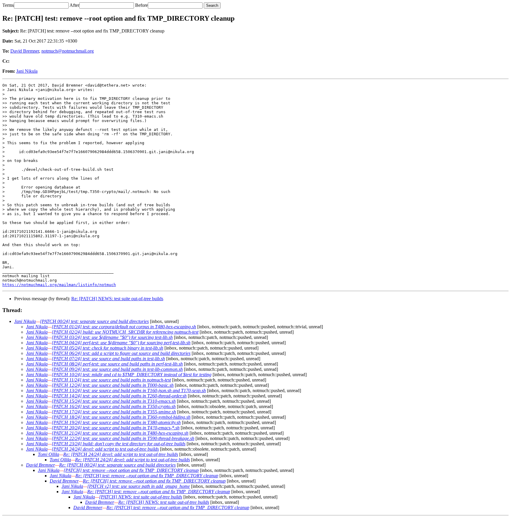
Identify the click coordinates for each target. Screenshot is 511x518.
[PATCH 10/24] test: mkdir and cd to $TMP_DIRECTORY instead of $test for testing (131, 374)
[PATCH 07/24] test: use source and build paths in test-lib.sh (108, 358)
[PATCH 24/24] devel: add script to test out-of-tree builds (105, 449)
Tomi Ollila (48, 454)
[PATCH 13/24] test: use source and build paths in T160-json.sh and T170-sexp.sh (129, 390)
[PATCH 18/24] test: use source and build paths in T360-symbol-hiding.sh (121, 417)
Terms (8, 5)
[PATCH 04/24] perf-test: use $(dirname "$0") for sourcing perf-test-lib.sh (121, 342)
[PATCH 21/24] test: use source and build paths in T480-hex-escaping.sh (120, 433)
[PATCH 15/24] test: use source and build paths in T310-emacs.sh (114, 401)
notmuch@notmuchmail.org (67, 50)
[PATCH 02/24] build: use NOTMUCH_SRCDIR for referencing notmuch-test (125, 331)
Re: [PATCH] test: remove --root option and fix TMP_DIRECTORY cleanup (146, 475)
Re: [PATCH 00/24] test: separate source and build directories (117, 464)
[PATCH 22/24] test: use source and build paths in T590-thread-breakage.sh (123, 438)
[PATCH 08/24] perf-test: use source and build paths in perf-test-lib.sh (117, 363)
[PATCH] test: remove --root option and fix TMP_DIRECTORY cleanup (131, 470)
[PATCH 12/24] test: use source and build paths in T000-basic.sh (113, 385)
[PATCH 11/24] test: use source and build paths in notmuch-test (111, 379)
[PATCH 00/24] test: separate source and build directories (94, 321)
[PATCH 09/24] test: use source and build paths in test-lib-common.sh (117, 369)
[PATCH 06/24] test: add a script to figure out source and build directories (121, 353)
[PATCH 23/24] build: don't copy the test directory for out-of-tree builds (118, 443)
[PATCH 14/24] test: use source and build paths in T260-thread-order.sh (119, 395)
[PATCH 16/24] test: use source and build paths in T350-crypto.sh (114, 406)
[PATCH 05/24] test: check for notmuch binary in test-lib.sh (107, 347)
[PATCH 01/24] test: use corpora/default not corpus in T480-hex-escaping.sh (124, 326)
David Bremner (24, 50)
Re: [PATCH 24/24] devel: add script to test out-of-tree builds (120, 454)
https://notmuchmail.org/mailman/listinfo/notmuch (59, 284)
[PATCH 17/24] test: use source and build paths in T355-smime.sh (114, 411)
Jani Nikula (27, 71)
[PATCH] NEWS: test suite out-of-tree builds (140, 496)
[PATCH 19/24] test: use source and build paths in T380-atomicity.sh (116, 422)
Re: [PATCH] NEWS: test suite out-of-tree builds (117, 298)
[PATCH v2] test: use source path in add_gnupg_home (138, 486)
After (74, 5)
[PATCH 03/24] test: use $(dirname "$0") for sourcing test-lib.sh (112, 337)
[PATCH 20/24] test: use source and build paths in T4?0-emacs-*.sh (116, 427)
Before (141, 5)
